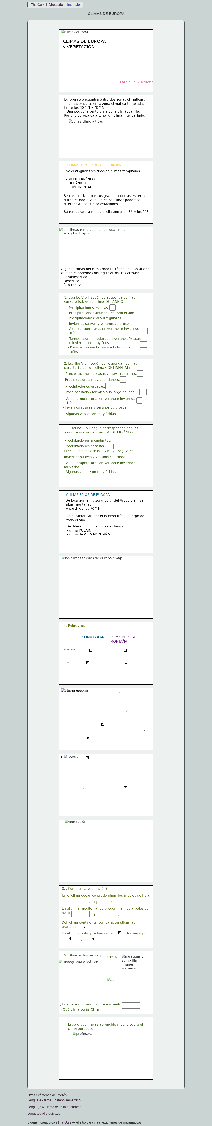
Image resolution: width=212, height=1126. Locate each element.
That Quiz (64, 1122)
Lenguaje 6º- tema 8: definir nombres (54, 1107)
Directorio (56, 4)
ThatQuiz (37, 4)
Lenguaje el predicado (43, 1113)
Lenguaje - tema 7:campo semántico (54, 1100)
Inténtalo (73, 4)
